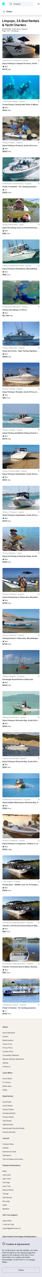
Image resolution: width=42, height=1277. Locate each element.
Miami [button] (5, 1171)
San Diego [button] (6, 1182)
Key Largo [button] (6, 1201)
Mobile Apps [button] (7, 1086)
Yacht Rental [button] (7, 1121)
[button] (6, 29)
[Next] (36, 46)
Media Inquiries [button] (8, 1040)
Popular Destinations (11, 1165)
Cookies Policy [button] (8, 1051)
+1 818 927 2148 (8, 1224)
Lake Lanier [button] (7, 1175)
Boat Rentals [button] (7, 1102)
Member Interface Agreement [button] (13, 1059)
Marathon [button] (6, 1209)
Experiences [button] (8, 1096)
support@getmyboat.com (12, 1228)
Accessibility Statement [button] (11, 1055)
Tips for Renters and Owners (13, 1159)
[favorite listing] (39, 60)
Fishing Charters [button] (8, 1109)
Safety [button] (5, 1090)
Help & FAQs (7, 1221)
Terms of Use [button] (26, 1253)
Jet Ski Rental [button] (7, 1106)
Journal (6, 1138)
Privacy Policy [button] (8, 1048)
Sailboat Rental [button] (8, 1124)
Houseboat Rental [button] (9, 1113)
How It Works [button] (7, 1078)
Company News (8, 1144)
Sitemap (5, 1063)
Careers (5, 1036)
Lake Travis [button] (7, 1186)
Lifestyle (6, 1148)
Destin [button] (5, 1205)
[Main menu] (38, 4)
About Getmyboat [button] (9, 1033)
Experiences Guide (9, 1152)
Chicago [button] (6, 1194)
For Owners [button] (7, 1082)
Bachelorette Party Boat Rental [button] (13, 1128)
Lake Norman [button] (7, 1197)
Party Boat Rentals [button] (9, 1132)
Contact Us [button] (6, 1067)
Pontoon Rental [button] (8, 1117)
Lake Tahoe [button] (7, 1179)
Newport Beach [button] (8, 1190)
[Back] (5, 46)
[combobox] (20, 4)
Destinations (7, 1155)
